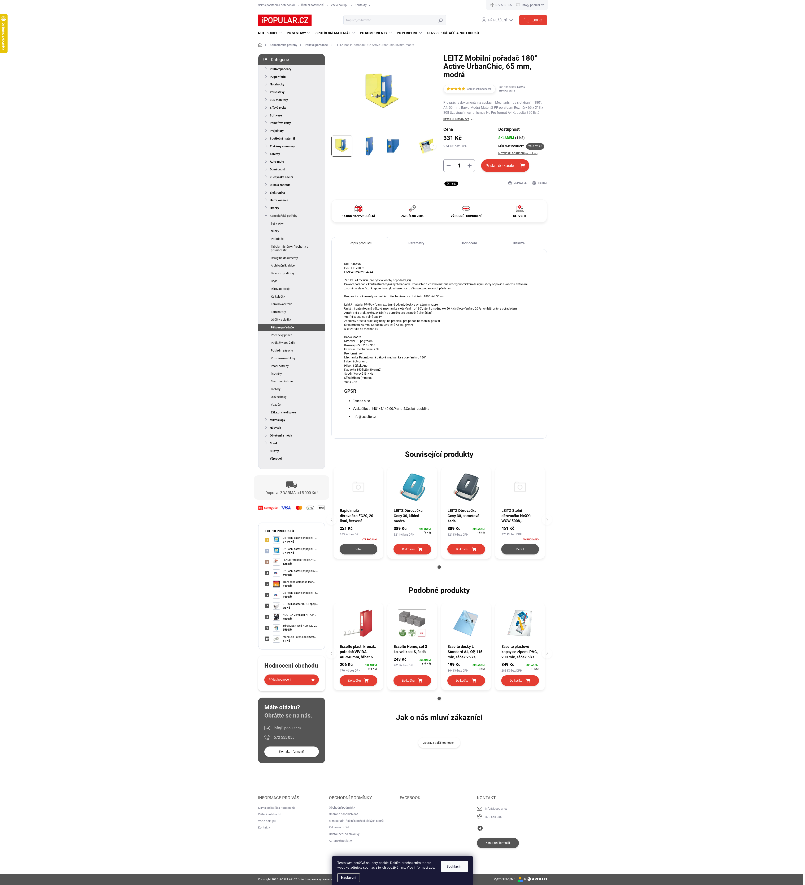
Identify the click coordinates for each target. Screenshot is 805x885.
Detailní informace (456, 119)
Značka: (507, 90)
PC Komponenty (280, 69)
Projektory (277, 130)
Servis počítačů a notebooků (276, 5)
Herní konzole (279, 200)
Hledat (440, 20)
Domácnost (277, 169)
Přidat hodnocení (280, 679)
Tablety (275, 154)
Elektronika (277, 192)
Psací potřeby (280, 366)
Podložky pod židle (283, 342)
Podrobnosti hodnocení (479, 89)
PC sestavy (277, 92)
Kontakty (361, 5)
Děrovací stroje (280, 288)
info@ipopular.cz (287, 728)
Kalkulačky (278, 296)
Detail (358, 549)
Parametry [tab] (416, 243)
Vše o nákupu (339, 5)
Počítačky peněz (281, 335)
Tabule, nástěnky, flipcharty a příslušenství (289, 248)
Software (276, 115)
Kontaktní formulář (291, 751)
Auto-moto (277, 161)
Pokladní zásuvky (282, 350)
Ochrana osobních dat (343, 814)
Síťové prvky (278, 107)
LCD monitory (279, 100)
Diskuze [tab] (519, 243)
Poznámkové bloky (283, 358)
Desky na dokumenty (284, 258)
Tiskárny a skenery (282, 146)
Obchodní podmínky (342, 807)
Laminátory (278, 312)
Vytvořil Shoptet (504, 879)
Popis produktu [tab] (360, 243)
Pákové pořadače (282, 327)
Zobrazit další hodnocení (439, 742)
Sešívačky (277, 223)
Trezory (275, 389)
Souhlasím (454, 866)
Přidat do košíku (500, 165)
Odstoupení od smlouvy (344, 834)
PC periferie (278, 76)
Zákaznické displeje (283, 412)
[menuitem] (270, 33)
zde (431, 867)
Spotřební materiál (282, 138)
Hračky (274, 208)
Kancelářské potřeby (283, 215)
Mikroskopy (277, 420)
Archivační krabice (283, 265)
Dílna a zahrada (280, 185)
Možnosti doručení (518, 153)
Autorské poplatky (341, 840)
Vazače (275, 404)
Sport (273, 443)
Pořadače (277, 239)
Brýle (274, 281)
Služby (274, 451)
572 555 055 (284, 737)
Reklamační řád (339, 827)
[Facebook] (480, 827)
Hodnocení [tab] (469, 243)
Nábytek (275, 427)
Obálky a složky (281, 319)
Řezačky (276, 373)
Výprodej (276, 458)
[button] (439, 567)
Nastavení (348, 878)
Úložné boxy (279, 397)
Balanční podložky (283, 273)
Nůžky (275, 231)
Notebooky (277, 84)
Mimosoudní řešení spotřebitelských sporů (356, 820)
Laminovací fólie (281, 304)
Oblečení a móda (281, 435)
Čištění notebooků (313, 5)
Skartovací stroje (282, 381)
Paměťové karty (280, 123)
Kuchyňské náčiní (281, 177)
